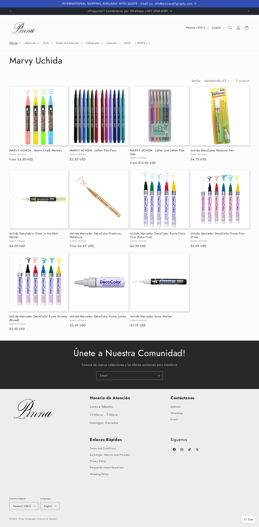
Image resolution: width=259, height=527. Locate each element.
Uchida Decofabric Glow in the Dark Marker (33, 235)
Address (175, 407)
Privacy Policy (98, 461)
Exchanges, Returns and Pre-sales (110, 455)
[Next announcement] (248, 11)
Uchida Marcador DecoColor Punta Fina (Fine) (217, 235)
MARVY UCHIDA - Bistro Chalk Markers (35, 150)
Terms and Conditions (103, 448)
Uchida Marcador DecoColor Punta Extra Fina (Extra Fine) (157, 235)
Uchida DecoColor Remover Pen (212, 150)
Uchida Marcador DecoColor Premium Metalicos (95, 235)
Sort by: (196, 81)
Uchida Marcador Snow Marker (151, 316)
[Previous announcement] (10, 11)
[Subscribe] (159, 375)
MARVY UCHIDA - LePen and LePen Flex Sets (157, 152)
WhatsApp (177, 413)
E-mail (174, 419)
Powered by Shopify (47, 518)
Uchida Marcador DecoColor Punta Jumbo (98, 316)
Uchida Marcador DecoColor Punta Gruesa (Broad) (38, 318)
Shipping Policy (99, 474)
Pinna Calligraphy (27, 518)
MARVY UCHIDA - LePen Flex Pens (93, 150)
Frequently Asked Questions (107, 467)
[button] (15, 43)
